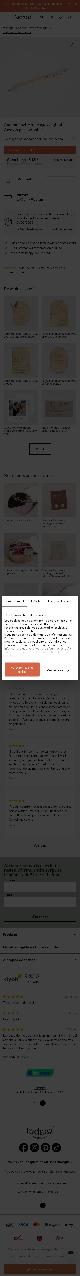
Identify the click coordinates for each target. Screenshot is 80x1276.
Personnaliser (55, 670)
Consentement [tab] (14, 601)
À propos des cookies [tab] (61, 601)
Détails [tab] (35, 601)
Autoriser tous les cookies (22, 670)
